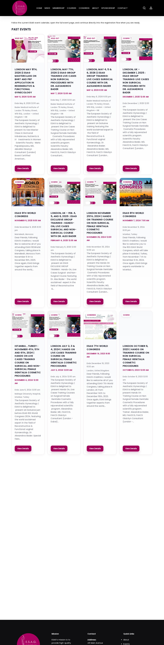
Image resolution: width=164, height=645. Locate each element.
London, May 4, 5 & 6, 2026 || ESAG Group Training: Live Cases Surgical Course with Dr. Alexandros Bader (100, 77)
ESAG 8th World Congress (133, 214)
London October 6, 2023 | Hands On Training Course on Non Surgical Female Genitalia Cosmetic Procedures (136, 355)
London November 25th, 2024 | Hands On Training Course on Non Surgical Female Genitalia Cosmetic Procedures (100, 222)
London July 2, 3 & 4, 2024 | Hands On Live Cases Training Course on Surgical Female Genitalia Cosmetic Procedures (64, 355)
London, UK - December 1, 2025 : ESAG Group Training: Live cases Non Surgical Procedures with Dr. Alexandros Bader (136, 81)
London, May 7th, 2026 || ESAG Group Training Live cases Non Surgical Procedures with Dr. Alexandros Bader (63, 79)
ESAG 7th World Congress (97, 347)
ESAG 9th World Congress (25, 214)
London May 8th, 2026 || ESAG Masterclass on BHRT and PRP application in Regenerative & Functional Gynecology (26, 81)
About (126, 639)
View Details (23, 168)
